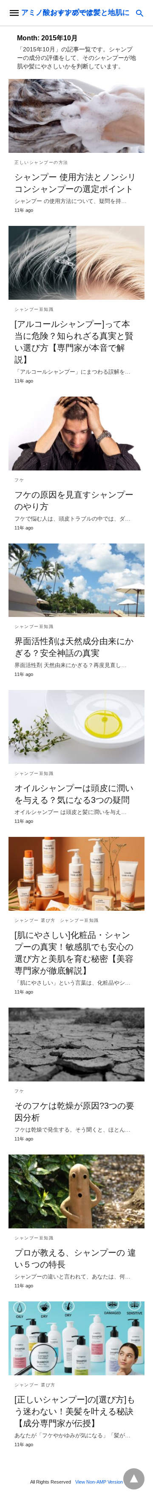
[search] (139, 13)
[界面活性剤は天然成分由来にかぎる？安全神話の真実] (76, 580)
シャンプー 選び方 (35, 920)
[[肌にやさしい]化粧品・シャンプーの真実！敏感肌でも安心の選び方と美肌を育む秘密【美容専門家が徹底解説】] (76, 874)
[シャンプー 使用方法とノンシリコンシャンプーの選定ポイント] (76, 116)
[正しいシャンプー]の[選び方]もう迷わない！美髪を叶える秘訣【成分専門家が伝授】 (74, 1411)
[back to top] (133, 1479)
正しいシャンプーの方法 (41, 162)
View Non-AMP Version (99, 1481)
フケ (19, 480)
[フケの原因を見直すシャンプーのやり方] (76, 433)
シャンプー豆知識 (34, 309)
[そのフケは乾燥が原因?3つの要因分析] (76, 1044)
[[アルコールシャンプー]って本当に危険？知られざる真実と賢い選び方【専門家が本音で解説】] (76, 263)
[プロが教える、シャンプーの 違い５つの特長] (76, 1191)
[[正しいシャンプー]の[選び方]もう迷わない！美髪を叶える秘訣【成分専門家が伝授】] (76, 1338)
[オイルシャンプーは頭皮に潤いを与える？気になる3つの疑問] (76, 727)
